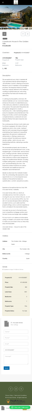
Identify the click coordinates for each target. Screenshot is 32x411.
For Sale (5, 38)
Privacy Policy (9, 395)
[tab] (4, 34)
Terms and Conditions (21, 395)
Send (6, 368)
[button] (19, 407)
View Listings (14, 324)
